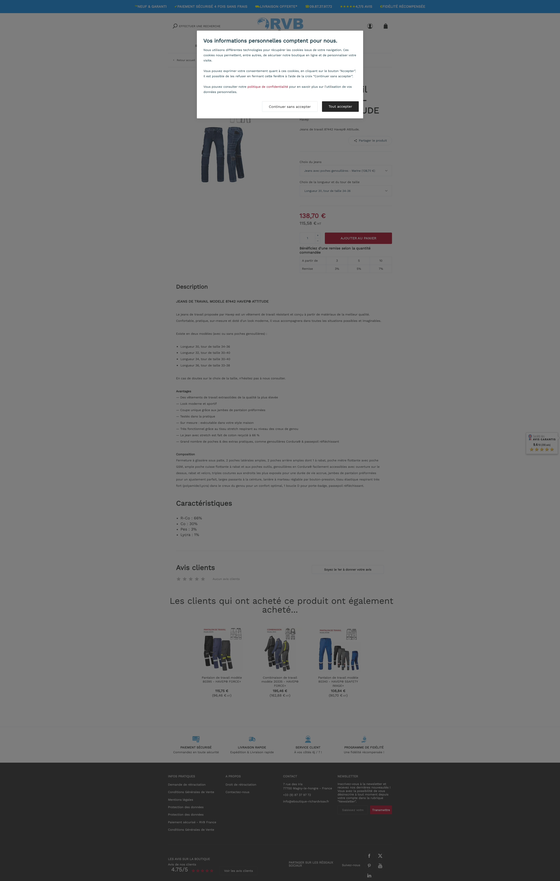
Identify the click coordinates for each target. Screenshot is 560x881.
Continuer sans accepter (290, 107)
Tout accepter (340, 106)
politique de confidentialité (267, 87)
